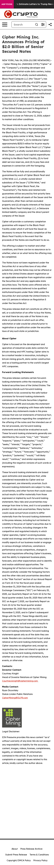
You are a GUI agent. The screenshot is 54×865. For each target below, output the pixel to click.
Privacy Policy (40, 860)
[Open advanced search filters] (43, 24)
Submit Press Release (16, 854)
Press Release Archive (31, 848)
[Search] (36, 24)
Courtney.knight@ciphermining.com (20, 681)
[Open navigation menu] (4, 24)
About (15, 848)
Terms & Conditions (39, 854)
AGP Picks (7, 4)
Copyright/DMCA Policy (19, 860)
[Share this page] (50, 24)
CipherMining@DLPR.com (15, 697)
